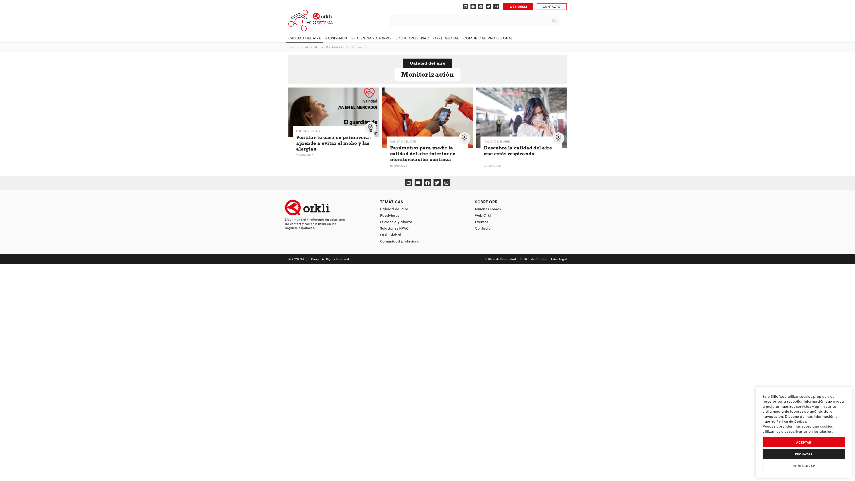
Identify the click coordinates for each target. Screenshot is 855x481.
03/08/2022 (398, 165)
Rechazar (804, 454)
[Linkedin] (465, 6)
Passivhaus (336, 38)
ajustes (826, 431)
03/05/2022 (492, 165)
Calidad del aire (304, 38)
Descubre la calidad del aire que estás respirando (518, 151)
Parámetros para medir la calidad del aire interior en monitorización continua (423, 153)
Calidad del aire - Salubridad (321, 47)
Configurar (804, 466)
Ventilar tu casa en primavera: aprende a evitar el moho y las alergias (333, 143)
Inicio (293, 47)
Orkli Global (446, 38)
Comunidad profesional (488, 38)
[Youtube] (473, 6)
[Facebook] (480, 6)
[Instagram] (496, 6)
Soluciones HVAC (412, 38)
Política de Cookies (791, 421)
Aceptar (803, 442)
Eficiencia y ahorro (371, 38)
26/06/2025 (304, 155)
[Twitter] (488, 6)
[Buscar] (554, 20)
